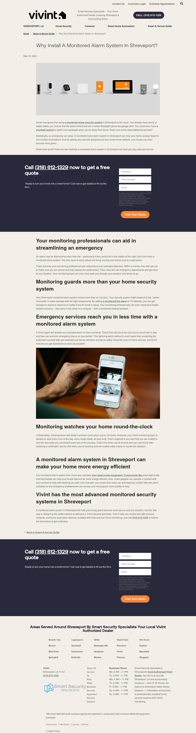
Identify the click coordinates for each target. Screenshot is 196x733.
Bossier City (55, 639)
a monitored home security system (83, 122)
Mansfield (144, 651)
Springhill (53, 657)
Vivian (120, 651)
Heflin (97, 639)
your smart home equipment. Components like (117, 475)
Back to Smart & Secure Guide (43, 532)
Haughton (99, 651)
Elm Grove (144, 639)
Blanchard (54, 651)
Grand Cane (122, 639)
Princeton (121, 645)
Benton (52, 645)
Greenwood (77, 651)
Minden (97, 657)
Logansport (77, 639)
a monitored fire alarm (115, 301)
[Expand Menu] (73, 26)
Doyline (143, 645)
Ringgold (144, 657)
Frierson (121, 657)
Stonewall (76, 645)
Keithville (75, 657)
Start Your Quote (135, 214)
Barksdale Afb (101, 645)
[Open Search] (181, 3)
